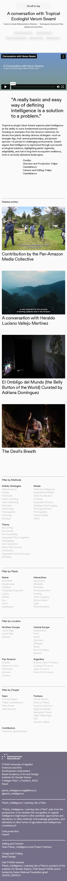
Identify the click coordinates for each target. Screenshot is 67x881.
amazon (6, 672)
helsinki (6, 637)
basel (37, 637)
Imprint (5, 834)
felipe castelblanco (12, 702)
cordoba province (43, 666)
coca (5, 603)
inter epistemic (10, 544)
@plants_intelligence (13, 794)
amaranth (7, 581)
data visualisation (43, 496)
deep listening (10, 499)
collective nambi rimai (14, 731)
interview (7, 505)
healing (38, 594)
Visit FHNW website (13, 862)
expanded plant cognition (15, 537)
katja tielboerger (43, 715)
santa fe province (43, 672)
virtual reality (41, 515)
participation (8, 512)
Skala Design (9, 857)
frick (36, 634)
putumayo (7, 669)
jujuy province (41, 669)
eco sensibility (10, 534)
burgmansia (8, 584)
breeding (38, 587)
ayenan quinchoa (43, 706)
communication (42, 590)
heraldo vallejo (42, 722)
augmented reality (44, 492)
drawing (38, 499)
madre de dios (10, 666)
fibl (35, 719)
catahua (6, 587)
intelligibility (8, 541)
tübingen (38, 643)
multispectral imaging (45, 505)
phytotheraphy (41, 607)
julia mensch (9, 709)
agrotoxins (39, 581)
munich (38, 653)
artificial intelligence (44, 489)
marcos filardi (41, 702)
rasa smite (8, 706)
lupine (5, 594)
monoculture (40, 600)
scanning (7, 515)
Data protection (10, 831)
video (37, 518)
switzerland (40, 630)
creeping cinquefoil (12, 590)
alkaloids (38, 584)
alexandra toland (42, 712)
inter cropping (41, 597)
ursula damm (41, 699)
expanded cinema (43, 502)
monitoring (8, 509)
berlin (37, 647)
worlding (6, 557)
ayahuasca (8, 607)
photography (40, 512)
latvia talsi (7, 634)
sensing (6, 518)
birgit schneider (42, 709)
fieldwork (7, 496)
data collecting (10, 502)
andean (6, 662)
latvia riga (8, 630)
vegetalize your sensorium (16, 554)
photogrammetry (43, 509)
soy (4, 600)
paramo (6, 675)
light (36, 603)
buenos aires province (46, 662)
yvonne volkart (9, 699)
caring (5, 492)
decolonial (7, 531)
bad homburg (41, 650)
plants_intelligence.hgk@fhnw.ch (19, 790)
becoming (7, 528)
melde (5, 597)
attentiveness (9, 489)
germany (38, 640)
